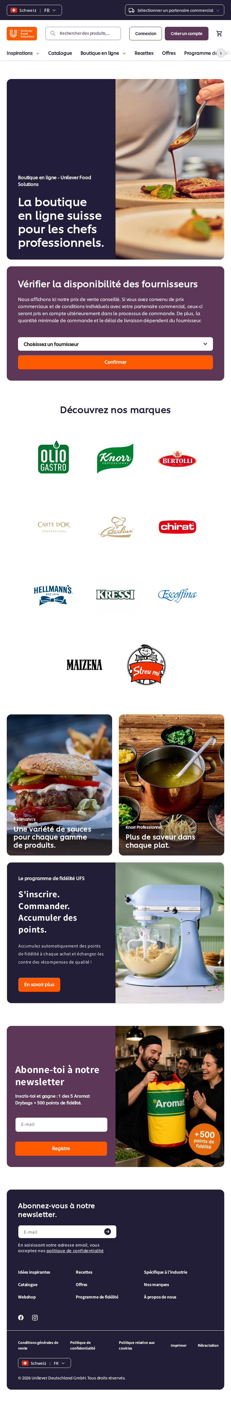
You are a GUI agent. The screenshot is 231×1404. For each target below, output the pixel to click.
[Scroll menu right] (220, 53)
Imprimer (178, 1345)
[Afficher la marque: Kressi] (115, 595)
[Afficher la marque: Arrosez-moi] (146, 665)
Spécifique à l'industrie (165, 1272)
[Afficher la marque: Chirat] (177, 527)
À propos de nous (160, 1297)
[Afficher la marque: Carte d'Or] (53, 527)
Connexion (145, 33)
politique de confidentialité (75, 1250)
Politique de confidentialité (82, 1345)
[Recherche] (53, 33)
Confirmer (116, 361)
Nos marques (156, 1284)
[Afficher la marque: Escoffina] (177, 595)
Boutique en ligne (100, 52)
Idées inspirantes (34, 1272)
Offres (169, 52)
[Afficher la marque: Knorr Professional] (115, 458)
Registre (61, 1148)
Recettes (144, 52)
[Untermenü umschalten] (37, 53)
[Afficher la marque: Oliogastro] (53, 458)
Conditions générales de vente (38, 1345)
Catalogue (60, 52)
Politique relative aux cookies (137, 1345)
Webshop (27, 1297)
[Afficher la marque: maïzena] (84, 665)
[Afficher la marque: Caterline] (115, 527)
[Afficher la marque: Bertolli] (177, 458)
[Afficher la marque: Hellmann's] (53, 595)
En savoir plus (39, 984)
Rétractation (208, 1345)
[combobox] (83, 33)
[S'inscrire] (107, 1231)
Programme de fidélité (97, 1297)
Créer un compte (187, 33)
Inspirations (20, 52)
